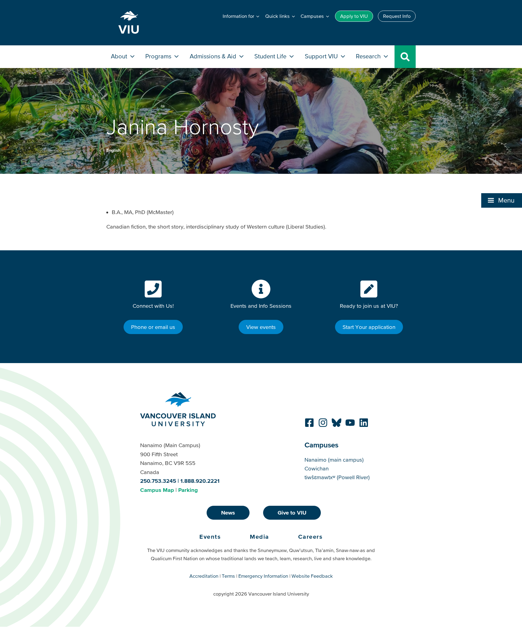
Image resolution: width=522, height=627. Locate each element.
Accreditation (203, 576)
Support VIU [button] (322, 56)
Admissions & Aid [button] (214, 56)
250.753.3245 (158, 481)
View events (261, 327)
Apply (354, 16)
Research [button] (369, 56)
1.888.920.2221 (200, 481)
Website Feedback (312, 576)
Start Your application (369, 327)
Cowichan (316, 468)
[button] (501, 200)
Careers (310, 536)
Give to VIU (292, 512)
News (228, 512)
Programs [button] (159, 56)
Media (259, 536)
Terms (228, 576)
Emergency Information (263, 576)
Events (210, 536)
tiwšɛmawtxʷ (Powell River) (337, 477)
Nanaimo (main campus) (334, 459)
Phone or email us (153, 327)
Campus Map (157, 490)
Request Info (397, 16)
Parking (188, 490)
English (113, 150)
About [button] (120, 56)
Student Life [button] (271, 56)
